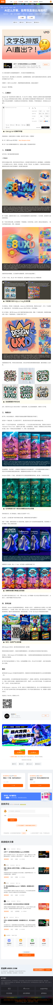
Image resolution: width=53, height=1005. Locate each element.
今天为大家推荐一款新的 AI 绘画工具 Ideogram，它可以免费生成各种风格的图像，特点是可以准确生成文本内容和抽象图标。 (19, 891)
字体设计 (22, 162)
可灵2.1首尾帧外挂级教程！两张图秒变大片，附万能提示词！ (19, 921)
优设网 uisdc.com (9, 968)
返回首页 (48, 969)
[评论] (28, 815)
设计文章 (6, 7)
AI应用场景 (17, 911)
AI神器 (16, 877)
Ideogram (29, 22)
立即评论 (23, 833)
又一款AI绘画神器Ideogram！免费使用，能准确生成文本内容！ (19, 887)
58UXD (17, 14)
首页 (2, 7)
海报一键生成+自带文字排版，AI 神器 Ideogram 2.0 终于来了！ (19, 869)
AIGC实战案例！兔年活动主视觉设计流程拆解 (16, 904)
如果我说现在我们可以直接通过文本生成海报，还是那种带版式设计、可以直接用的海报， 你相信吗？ (19, 873)
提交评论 (12, 820)
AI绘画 (16, 859)
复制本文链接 (14, 756)
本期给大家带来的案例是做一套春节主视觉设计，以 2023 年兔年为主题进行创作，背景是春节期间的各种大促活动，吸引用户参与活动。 (19, 907)
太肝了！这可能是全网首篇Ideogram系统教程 (16, 852)
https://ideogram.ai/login (24, 140)
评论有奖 (31, 14)
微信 (14, 695)
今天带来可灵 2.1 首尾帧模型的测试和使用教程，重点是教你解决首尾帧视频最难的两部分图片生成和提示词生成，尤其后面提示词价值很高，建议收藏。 (19, 926)
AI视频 (16, 929)
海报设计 (37, 22)
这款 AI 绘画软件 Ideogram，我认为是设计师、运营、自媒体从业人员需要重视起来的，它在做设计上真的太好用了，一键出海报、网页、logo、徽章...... (19, 856)
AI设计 (22, 22)
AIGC (16, 22)
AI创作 (10, 7)
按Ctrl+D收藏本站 (39, 969)
